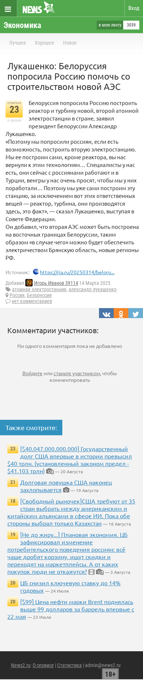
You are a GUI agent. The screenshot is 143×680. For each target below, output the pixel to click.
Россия (17, 295)
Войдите (32, 373)
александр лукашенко (93, 289)
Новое (70, 43)
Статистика (69, 665)
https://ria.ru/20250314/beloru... (77, 272)
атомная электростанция (39, 289)
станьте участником (77, 373)
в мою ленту (110, 25)
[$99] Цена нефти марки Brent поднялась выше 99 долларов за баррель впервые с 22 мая (70, 609)
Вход (133, 8)
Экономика (22, 25)
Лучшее (17, 43)
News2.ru (20, 665)
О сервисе (43, 665)
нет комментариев (32, 301)
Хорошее (44, 43)
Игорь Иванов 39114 (56, 283)
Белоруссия (39, 295)
